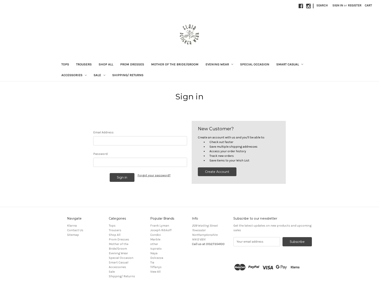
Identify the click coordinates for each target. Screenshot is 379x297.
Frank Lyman (159, 225)
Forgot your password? (154, 175)
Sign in (338, 5)
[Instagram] (308, 6)
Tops (65, 64)
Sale (97, 75)
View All (155, 272)
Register (354, 5)
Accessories (71, 75)
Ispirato (156, 248)
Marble (155, 239)
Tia (152, 262)
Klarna (72, 225)
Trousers (84, 64)
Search (322, 5)
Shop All (106, 64)
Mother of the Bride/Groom (174, 64)
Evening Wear (217, 64)
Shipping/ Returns (127, 75)
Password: (100, 154)
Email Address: (103, 132)
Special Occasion (254, 64)
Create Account (217, 172)
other (154, 244)
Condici (155, 235)
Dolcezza (156, 258)
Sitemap (73, 235)
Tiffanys (156, 267)
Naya (153, 253)
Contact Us (75, 230)
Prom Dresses (132, 64)
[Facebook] (301, 6)
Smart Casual (287, 64)
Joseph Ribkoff (161, 230)
